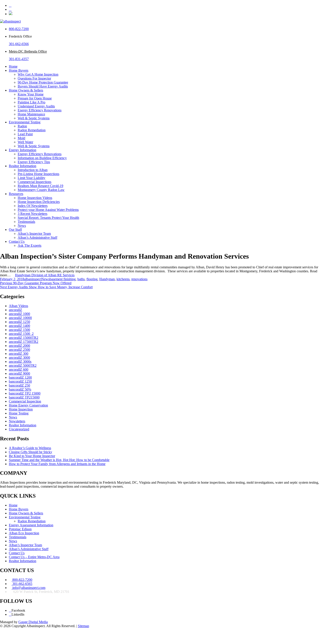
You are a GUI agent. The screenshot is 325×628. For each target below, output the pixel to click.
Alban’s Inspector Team (34, 233)
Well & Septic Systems (34, 118)
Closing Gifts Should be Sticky (30, 452)
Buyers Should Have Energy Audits (43, 86)
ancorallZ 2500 (19, 349)
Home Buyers (18, 70)
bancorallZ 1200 (20, 377)
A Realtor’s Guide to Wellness (30, 448)
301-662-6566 (19, 44)
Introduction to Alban (33, 170)
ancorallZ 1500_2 (21, 334)
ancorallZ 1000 (19, 314)
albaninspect (32, 279)
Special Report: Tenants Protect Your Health (48, 218)
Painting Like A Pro (31, 102)
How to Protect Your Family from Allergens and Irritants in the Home (57, 464)
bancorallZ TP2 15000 (24, 393)
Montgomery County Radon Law (41, 190)
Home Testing (19, 413)
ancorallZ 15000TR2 (23, 338)
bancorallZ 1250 (20, 381)
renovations (139, 279)
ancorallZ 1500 (19, 330)
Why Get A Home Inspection (38, 74)
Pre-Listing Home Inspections (38, 174)
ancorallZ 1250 (19, 322)
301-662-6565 (21, 584)
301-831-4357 (19, 59)
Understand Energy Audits (36, 106)
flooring (92, 279)
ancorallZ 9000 (19, 373)
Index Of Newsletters (33, 206)
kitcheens (123, 279)
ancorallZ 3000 (19, 357)
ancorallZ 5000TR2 (22, 365)
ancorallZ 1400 (19, 326)
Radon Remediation (32, 130)
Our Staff (15, 229)
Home (13, 66)
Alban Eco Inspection (24, 533)
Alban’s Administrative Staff (37, 237)
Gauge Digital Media (33, 622)
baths (81, 279)
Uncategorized (19, 429)
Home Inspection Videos (35, 198)
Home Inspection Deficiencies (39, 202)
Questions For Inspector (34, 78)
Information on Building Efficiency (42, 158)
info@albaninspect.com (28, 588)
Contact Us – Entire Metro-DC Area (34, 557)
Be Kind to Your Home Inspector (32, 456)
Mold (21, 138)
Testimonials (26, 221)
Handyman (107, 279)
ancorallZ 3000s (20, 361)
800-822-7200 (19, 29)
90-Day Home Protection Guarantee (43, 82)
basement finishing (63, 279)
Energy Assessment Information (31, 525)
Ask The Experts (29, 245)
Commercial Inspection (25, 401)
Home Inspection (21, 409)
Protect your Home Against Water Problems (48, 210)
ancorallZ (15, 310)
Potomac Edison (20, 529)
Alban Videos (18, 306)
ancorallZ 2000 (19, 345)
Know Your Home (31, 94)
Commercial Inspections (34, 182)
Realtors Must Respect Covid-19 (40, 186)
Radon (22, 126)
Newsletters (17, 421)
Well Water (25, 142)
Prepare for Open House (35, 98)
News (22, 225)
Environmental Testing (24, 122)
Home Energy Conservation (28, 405)
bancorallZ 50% (20, 389)
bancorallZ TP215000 (24, 397)
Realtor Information (22, 166)
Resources (16, 194)
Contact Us (17, 241)
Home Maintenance (31, 114)
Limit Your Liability (31, 178)
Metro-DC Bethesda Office (28, 51)
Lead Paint (25, 134)
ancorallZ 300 (18, 353)
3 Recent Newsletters (32, 214)
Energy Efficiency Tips (34, 162)
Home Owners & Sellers (26, 90)
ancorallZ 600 (18, 369)
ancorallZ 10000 (20, 318)
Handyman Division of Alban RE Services (45, 275)
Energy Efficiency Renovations (39, 110)
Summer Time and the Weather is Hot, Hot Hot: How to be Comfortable (59, 460)
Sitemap (83, 626)
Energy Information (22, 150)
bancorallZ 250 (19, 385)
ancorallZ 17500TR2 (23, 342)
